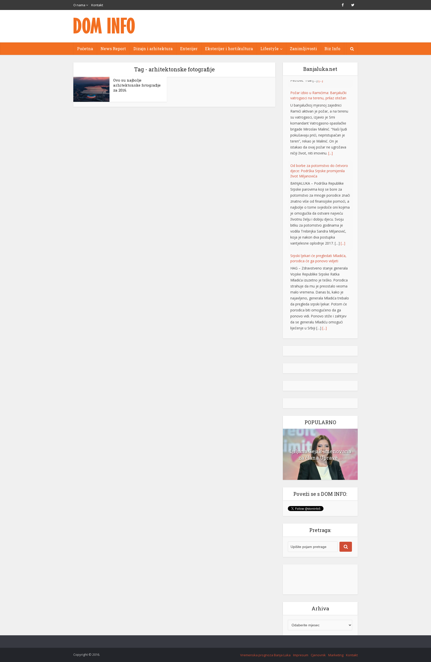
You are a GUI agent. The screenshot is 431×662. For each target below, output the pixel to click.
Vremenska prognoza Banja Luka (265, 650)
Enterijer (189, 48)
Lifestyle (269, 48)
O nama (79, 5)
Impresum (300, 650)
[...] (330, 145)
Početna (85, 48)
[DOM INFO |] (104, 25)
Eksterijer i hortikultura (229, 48)
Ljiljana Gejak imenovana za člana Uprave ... (320, 449)
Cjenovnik (318, 650)
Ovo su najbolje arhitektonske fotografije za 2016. (137, 85)
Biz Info (332, 48)
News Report (113, 48)
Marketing (335, 650)
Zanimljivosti (303, 48)
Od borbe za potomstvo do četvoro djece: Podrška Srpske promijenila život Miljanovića (319, 163)
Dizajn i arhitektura (153, 48)
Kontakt (97, 5)
